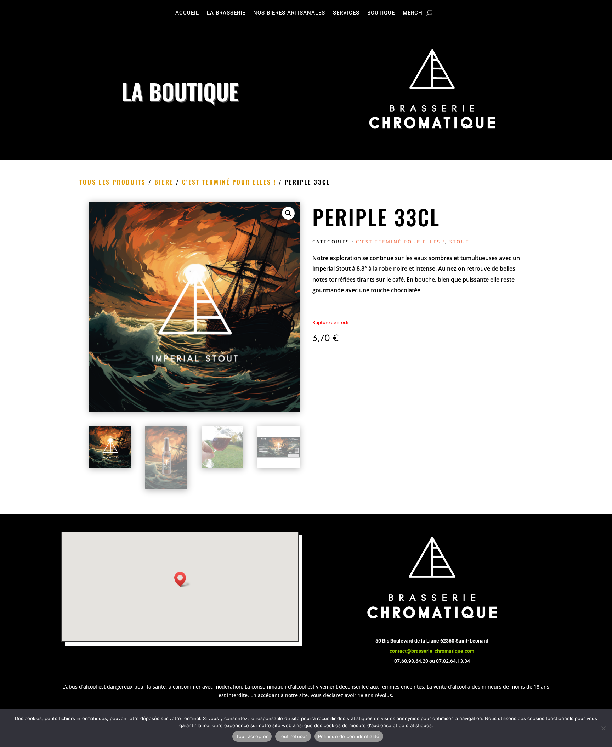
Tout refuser (293, 736)
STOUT (459, 241)
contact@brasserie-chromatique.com (432, 651)
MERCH (413, 13)
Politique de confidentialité (349, 736)
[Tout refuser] (603, 728)
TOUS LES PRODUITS (112, 181)
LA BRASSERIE (226, 13)
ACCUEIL (187, 13)
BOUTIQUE (381, 13)
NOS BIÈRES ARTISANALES (289, 13)
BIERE (164, 181)
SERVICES (346, 13)
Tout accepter (252, 736)
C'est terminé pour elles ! (229, 181)
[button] (288, 213)
